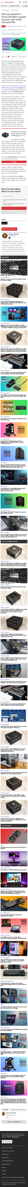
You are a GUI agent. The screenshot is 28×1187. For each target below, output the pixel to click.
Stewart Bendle (11, 26)
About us (4, 1167)
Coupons (4, 1170)
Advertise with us (6, 1164)
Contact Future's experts (8, 1151)
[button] (26, 2)
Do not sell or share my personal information (13, 1177)
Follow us (16, 56)
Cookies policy (5, 1157)
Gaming (4, 223)
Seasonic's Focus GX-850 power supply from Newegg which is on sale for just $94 (13, 88)
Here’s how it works (16, 34)
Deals (3, 26)
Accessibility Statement (7, 1161)
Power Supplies (14, 10)
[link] (5, 135)
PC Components (5, 10)
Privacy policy (5, 1154)
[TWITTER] (10, 238)
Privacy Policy (12, 213)
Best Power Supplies (17, 176)
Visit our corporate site (13, 1137)
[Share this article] (2, 56)
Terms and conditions (7, 1147)
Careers (4, 1174)
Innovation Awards (14, 6)
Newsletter (23, 56)
